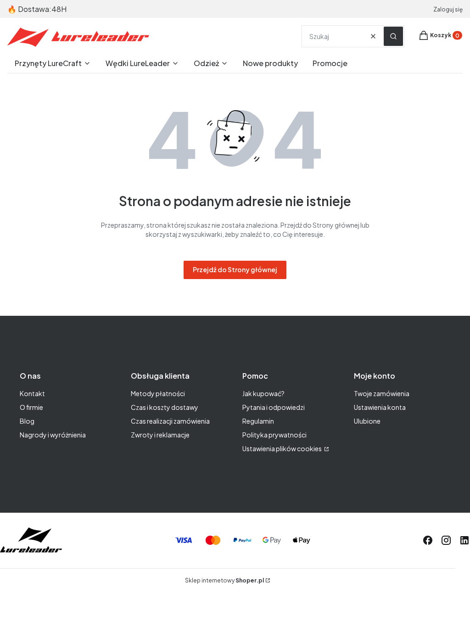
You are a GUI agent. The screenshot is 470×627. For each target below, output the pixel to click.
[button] (393, 36)
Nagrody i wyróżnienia (53, 435)
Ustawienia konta (380, 407)
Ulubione (367, 421)
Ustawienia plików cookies (282, 448)
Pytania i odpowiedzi (273, 407)
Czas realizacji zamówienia (170, 421)
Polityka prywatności (274, 435)
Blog (27, 421)
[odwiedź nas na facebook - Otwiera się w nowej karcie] (427, 540)
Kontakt (32, 393)
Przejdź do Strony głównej (235, 269)
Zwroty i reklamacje (160, 435)
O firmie (31, 407)
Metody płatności (158, 393)
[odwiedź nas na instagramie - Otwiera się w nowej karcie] (446, 540)
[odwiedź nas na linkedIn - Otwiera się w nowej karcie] (464, 540)
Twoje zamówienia (381, 393)
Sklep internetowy (224, 580)
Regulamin (258, 421)
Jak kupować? (263, 393)
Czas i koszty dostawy (164, 407)
